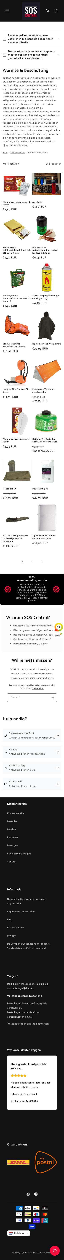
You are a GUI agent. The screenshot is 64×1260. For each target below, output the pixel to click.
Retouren (12, 838)
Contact (11, 862)
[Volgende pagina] (42, 562)
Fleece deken (9, 489)
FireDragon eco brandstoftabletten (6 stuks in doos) (17, 298)
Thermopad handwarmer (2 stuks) (16, 203)
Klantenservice (15, 814)
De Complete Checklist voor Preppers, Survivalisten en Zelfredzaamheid (28, 946)
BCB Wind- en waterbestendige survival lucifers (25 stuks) (45, 250)
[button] (7, 11)
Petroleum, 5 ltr (40, 489)
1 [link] (22, 562)
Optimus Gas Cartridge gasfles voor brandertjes (44, 440)
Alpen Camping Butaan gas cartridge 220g (46, 297)
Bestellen (12, 822)
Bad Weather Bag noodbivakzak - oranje (14, 345)
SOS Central (26, 1252)
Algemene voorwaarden (21, 912)
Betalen (11, 830)
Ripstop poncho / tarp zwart (46, 344)
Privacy (11, 936)
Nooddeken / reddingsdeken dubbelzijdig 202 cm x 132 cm (17, 250)
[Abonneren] (53, 697)
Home (5, 153)
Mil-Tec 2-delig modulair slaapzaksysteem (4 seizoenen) (15, 538)
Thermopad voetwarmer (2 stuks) (16, 440)
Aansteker (37, 202)
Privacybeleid (38, 688)
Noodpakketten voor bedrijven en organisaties (26, 901)
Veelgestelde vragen (19, 854)
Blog (9, 920)
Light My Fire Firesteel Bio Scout (16, 390)
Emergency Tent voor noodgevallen (43, 390)
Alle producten (17, 153)
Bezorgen (12, 846)
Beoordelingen (15, 928)
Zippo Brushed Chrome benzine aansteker (44, 537)
